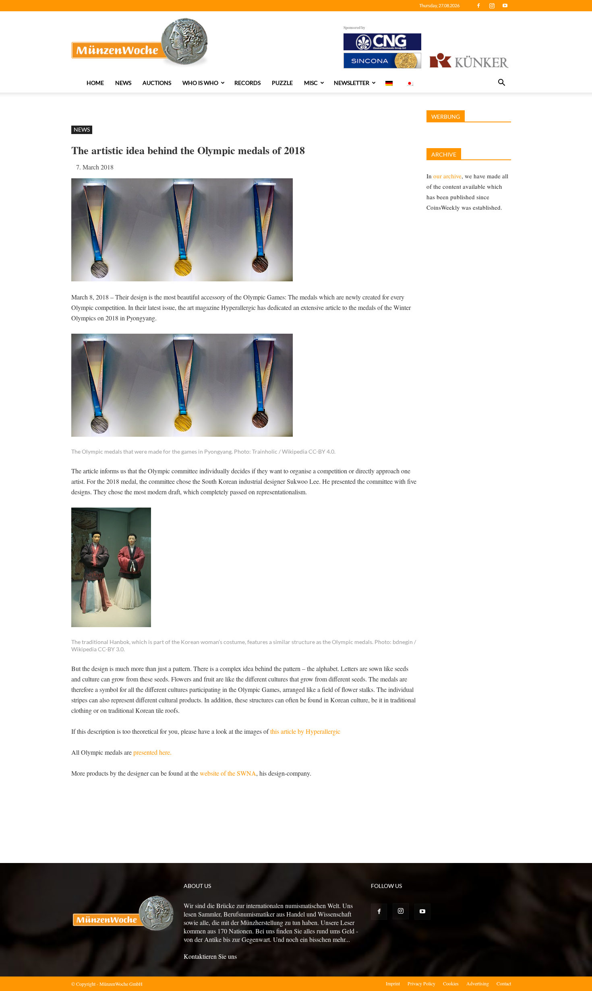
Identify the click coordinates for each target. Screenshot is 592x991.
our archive (447, 176)
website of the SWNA (228, 773)
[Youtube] (505, 5)
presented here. (153, 752)
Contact (504, 983)
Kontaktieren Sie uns (210, 956)
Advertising (477, 983)
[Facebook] (478, 5)
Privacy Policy (421, 983)
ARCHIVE (443, 154)
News (123, 82)
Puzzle (282, 82)
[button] (501, 83)
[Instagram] (492, 5)
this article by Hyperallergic (305, 731)
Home (95, 82)
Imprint (393, 983)
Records (247, 82)
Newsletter (351, 82)
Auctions (157, 82)
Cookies (451, 983)
